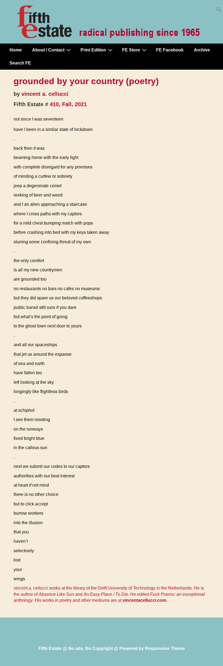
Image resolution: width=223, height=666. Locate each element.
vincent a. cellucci (45, 94)
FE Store (131, 50)
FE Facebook (170, 50)
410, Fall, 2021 (68, 104)
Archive (202, 50)
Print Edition (93, 50)
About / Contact (48, 50)
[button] (219, 10)
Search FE (20, 63)
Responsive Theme (165, 648)
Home (16, 50)
